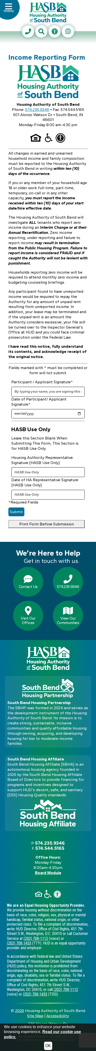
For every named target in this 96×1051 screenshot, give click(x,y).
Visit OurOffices (28, 620)
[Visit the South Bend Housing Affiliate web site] (48, 814)
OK (48, 1046)
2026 (19, 1010)
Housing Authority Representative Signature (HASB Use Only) (42, 460)
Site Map (35, 1015)
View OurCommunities (68, 620)
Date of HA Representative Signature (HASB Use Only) (44, 482)
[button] (9, 11)
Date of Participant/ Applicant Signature (38, 402)
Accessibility (57, 1015)
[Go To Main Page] (48, 12)
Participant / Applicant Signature (42, 382)
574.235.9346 (37, 109)
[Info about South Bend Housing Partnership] (48, 688)
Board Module (48, 872)
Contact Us (28, 586)
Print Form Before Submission (46, 524)
